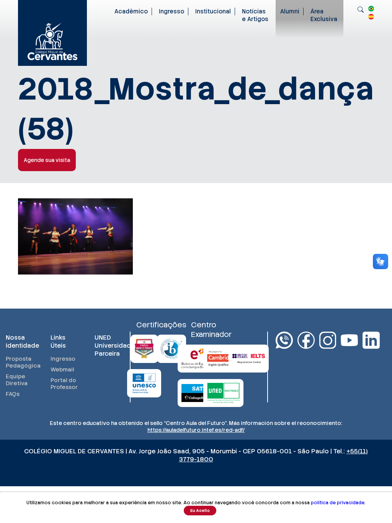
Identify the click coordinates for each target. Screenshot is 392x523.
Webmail (62, 369)
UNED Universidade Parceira (109, 345)
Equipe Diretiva (17, 380)
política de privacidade (337, 503)
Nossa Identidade (20, 341)
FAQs (13, 394)
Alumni (289, 11)
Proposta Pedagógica (20, 362)
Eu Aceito (200, 510)
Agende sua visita (47, 160)
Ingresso (171, 11)
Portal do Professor (64, 384)
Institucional (213, 11)
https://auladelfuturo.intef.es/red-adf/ (196, 430)
